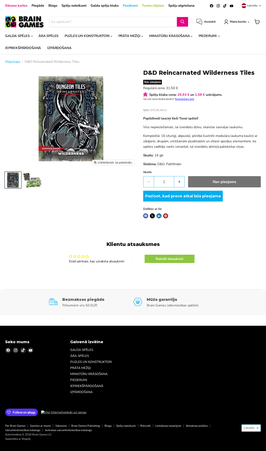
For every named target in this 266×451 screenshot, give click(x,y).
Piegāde (38, 5)
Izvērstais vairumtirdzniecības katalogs (68, 430)
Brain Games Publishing (85, 426)
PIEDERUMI (208, 36)
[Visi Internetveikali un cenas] (63, 412)
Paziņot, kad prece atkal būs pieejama (183, 196)
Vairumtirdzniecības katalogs (22, 430)
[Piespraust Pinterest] (165, 215)
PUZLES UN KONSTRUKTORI (87, 36)
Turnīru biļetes (153, 5)
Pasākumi (130, 5)
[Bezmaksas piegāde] (91, 302)
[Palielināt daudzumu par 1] (179, 182)
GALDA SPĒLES (18, 36)
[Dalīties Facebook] (145, 215)
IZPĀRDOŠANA (59, 48)
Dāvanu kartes (16, 5)
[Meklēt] (182, 22)
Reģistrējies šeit (184, 99)
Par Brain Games (15, 426)
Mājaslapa (12, 62)
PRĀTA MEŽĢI (129, 36)
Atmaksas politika (197, 426)
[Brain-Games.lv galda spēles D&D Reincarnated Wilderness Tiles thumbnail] (13, 180)
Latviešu (252, 5)
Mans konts (238, 22)
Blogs (52, 5)
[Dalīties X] (152, 215)
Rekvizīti (145, 426)
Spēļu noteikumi (74, 5)
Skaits (147, 172)
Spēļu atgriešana (181, 5)
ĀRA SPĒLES (48, 36)
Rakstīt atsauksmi (169, 259)
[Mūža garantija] (175, 302)
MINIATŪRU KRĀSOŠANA (170, 36)
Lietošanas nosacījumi (168, 426)
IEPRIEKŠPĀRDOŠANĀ (23, 48)
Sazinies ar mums (40, 426)
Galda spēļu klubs (105, 5)
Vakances (61, 426)
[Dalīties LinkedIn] (158, 215)
